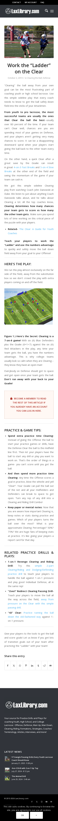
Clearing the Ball (34, 78)
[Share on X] (14, 665)
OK (22, 815)
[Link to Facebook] (31, 801)
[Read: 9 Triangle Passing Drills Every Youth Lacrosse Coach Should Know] (7, 759)
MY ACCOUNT (31, 2)
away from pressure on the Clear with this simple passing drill (31, 603)
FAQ (42, 2)
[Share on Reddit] (44, 665)
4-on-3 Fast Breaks (24, 167)
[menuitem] (17, 2)
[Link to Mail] (51, 801)
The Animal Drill (19, 776)
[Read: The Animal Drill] (7, 778)
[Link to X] (36, 801)
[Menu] (52, 11)
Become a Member (25, 398)
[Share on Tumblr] (38, 665)
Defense (46, 78)
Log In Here (34, 410)
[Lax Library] (24, 11)
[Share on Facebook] (8, 665)
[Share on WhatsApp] (20, 665)
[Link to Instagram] (41, 801)
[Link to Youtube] (46, 801)
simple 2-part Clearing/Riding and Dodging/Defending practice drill (31, 569)
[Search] (45, 11)
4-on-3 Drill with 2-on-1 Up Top (25, 768)
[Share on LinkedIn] (32, 665)
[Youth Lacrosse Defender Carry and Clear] (29, 42)
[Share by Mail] (50, 665)
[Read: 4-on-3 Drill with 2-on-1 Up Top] (7, 770)
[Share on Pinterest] (26, 665)
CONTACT (16, 2)
